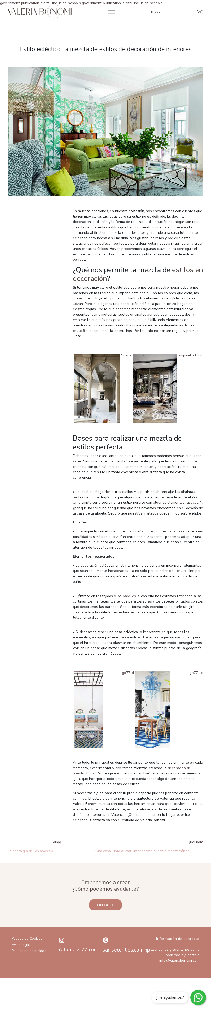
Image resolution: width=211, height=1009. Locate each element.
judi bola (196, 842)
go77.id (128, 672)
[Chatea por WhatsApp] (198, 997)
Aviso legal (21, 944)
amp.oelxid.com (190, 355)
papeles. (130, 596)
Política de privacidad (29, 950)
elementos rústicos (182, 502)
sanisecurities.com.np (126, 949)
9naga (155, 11)
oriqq (57, 842)
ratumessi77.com (78, 949)
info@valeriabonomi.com (179, 960)
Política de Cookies (27, 938)
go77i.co (196, 672)
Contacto (105, 905)
